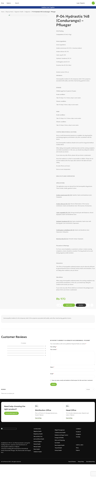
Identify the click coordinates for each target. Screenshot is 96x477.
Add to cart (69, 305)
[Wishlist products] (89, 3)
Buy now (81, 305)
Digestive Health (19, 11)
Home (3, 11)
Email (52, 373)
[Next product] (94, 12)
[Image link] (8, 433)
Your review (53, 349)
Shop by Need (9, 11)
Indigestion (28, 11)
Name (52, 367)
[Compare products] (87, 3)
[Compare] (88, 305)
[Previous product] (91, 12)
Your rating (53, 346)
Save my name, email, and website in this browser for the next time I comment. (72, 380)
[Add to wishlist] (91, 305)
